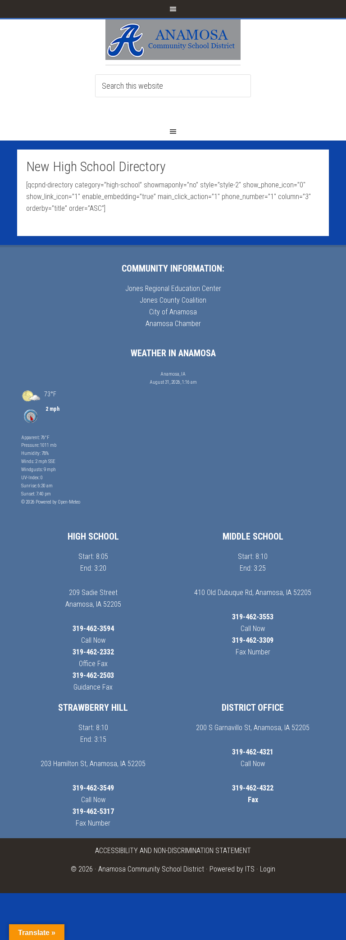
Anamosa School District (173, 41)
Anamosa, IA (173, 374)
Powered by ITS (232, 869)
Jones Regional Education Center (173, 288)
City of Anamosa (173, 312)
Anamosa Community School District (151, 869)
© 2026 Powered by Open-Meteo (50, 502)
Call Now (93, 640)
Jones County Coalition (173, 300)
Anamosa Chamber (173, 323)
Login (267, 869)
